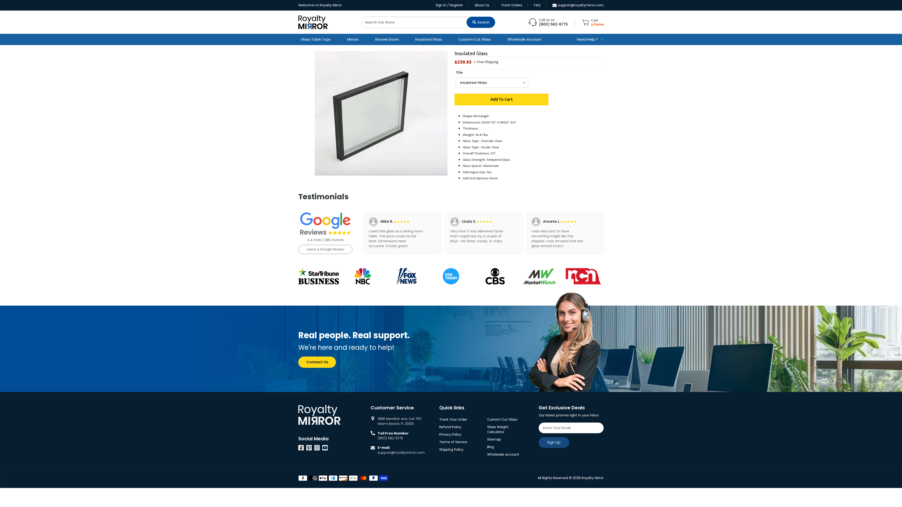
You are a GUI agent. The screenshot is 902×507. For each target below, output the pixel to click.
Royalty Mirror (593, 478)
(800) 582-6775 (390, 438)
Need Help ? (587, 39)
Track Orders (511, 5)
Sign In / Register (449, 5)
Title (459, 72)
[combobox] (428, 22)
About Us (482, 5)
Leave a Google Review (325, 249)
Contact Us (317, 362)
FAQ (537, 5)
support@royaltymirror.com (581, 5)
